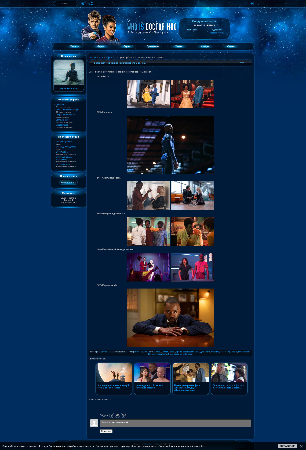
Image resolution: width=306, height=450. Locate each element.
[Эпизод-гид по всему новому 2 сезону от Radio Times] (114, 395)
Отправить (106, 431)
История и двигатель (157, 354)
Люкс (197, 352)
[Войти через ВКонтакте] (117, 415)
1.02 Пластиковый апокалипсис (64, 158)
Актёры (205, 46)
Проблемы (60, 104)
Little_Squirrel (141, 352)
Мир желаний (244, 352)
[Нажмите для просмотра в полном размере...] (148, 107)
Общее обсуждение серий (68, 110)
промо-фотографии (185, 352)
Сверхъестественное (65, 115)
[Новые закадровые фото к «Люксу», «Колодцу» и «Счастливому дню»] (191, 395)
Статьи (231, 46)
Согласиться (287, 446)
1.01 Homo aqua (63, 164)
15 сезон (189, 354)
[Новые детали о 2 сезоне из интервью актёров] (152, 395)
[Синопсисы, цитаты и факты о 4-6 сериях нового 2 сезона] (229, 395)
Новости (74, 46)
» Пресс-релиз (216, 33)
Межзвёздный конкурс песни (224, 352)
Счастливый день (176, 354)
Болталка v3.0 (62, 120)
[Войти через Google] (123, 415)
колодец (157, 352)
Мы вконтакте (62, 125)
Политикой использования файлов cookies (182, 446)
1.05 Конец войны (64, 142)
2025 (101, 57)
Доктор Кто (106, 352)
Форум (100, 46)
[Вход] (111, 415)
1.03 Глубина (62, 152)
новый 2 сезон (168, 352)
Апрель (109, 57)
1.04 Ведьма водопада (66, 147)
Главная (92, 57)
